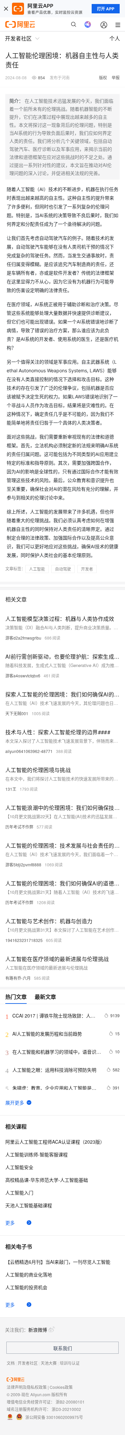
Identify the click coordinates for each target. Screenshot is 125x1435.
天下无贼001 (16, 713)
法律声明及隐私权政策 (27, 1387)
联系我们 (62, 1348)
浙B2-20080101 (70, 1402)
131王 (10, 789)
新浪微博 (37, 1329)
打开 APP (105, 9)
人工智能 (37, 569)
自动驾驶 (63, 569)
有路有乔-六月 (18, 978)
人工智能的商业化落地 (28, 1274)
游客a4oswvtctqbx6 (22, 675)
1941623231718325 (24, 940)
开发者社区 (28, 1363)
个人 (114, 38)
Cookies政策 (61, 1387)
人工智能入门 (19, 1192)
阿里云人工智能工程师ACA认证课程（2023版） (55, 1141)
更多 (10, 1222)
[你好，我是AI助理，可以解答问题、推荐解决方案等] (88, 24)
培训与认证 (70, 1363)
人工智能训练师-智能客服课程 (36, 1154)
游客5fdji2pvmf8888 (23, 864)
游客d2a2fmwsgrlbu (23, 638)
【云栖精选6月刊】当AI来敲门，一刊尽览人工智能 (57, 1261)
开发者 (87, 569)
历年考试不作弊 (19, 827)
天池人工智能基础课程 (28, 1205)
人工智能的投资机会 (26, 1287)
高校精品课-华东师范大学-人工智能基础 (46, 1179)
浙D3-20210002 (66, 1409)
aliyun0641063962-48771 (29, 751)
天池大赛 (49, 1363)
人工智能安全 (19, 1167)
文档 (11, 1363)
